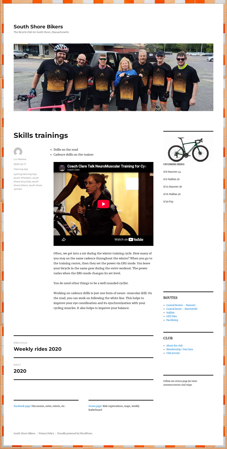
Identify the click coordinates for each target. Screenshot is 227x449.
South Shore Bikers (38, 27)
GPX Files (171, 316)
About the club (174, 345)
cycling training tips (25, 174)
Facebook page (22, 406)
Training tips (21, 169)
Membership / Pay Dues (179, 349)
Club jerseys (173, 353)
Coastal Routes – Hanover (181, 305)
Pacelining (172, 320)
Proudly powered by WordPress (74, 433)
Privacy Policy (46, 433)
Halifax (170, 312)
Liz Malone (20, 159)
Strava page (94, 406)
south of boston (22, 177)
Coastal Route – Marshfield (181, 308)
